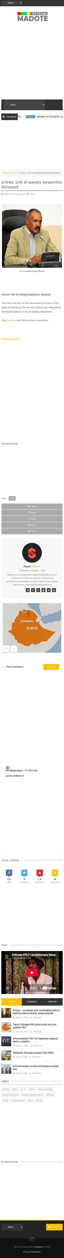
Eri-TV (23, 1089)
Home (6, 173)
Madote (39, 1247)
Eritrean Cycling (45, 1089)
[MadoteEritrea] (28, 590)
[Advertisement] (32, 62)
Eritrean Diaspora (10, 1095)
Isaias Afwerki (18, 1100)
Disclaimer (36, 1252)
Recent (11, 1002)
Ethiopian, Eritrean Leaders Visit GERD (33, 1052)
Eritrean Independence (32, 1095)
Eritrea (32, 1089)
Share (33, 512)
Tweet (33, 506)
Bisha (15, 1089)
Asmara (6, 1089)
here (9, 320)
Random (52, 1002)
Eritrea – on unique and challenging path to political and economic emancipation (36, 1012)
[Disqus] (32, 717)
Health (5, 1100)
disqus (51, 667)
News (14, 173)
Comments (32, 1002)
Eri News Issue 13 (10, 338)
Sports (39, 1100)
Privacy (26, 1252)
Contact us (56, 1227)
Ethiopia (21, 116)
